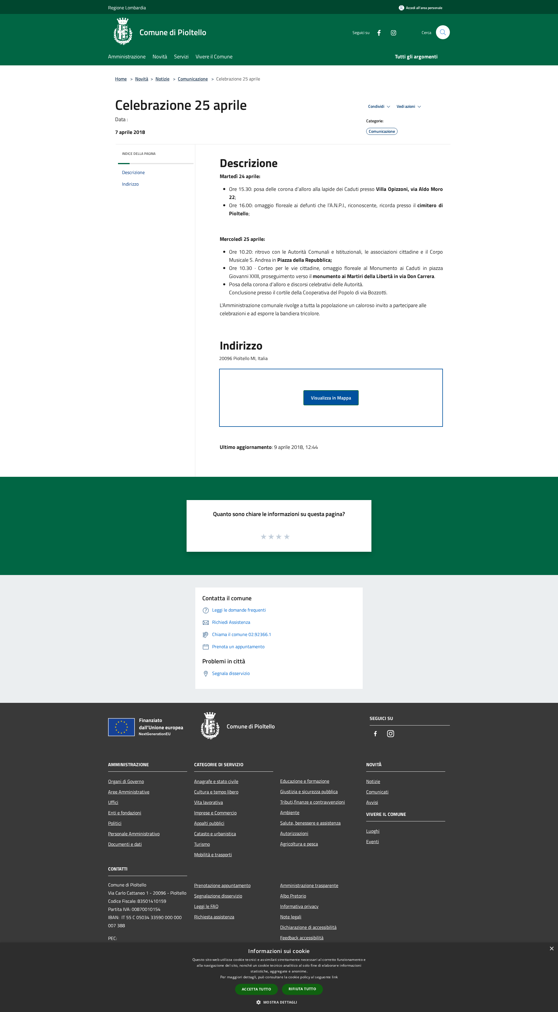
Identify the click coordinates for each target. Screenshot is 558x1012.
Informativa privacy (299, 906)
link (335, 977)
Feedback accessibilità (301, 937)
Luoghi (373, 830)
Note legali (290, 916)
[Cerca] (443, 32)
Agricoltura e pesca (299, 843)
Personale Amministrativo (134, 833)
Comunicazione (193, 78)
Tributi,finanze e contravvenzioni (312, 801)
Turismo (202, 844)
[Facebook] (376, 32)
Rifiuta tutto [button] (302, 988)
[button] (279, 1002)
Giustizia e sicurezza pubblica (309, 791)
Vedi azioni (406, 106)
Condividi (376, 106)
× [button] (551, 949)
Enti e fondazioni (124, 812)
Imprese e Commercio (215, 812)
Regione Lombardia (127, 7)
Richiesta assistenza (214, 916)
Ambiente (289, 812)
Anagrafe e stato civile (216, 781)
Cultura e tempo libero (216, 791)
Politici (114, 823)
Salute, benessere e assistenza (310, 822)
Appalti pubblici (209, 823)
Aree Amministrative (128, 791)
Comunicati (377, 791)
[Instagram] (391, 32)
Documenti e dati (125, 844)
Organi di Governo (126, 781)
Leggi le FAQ (206, 906)
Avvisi (372, 802)
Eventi (372, 841)
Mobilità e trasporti (213, 854)
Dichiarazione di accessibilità (308, 927)
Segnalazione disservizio (218, 895)
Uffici (113, 802)
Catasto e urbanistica (215, 833)
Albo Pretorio (293, 895)
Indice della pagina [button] (138, 153)
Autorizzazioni (294, 833)
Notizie (162, 78)
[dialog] (279, 977)
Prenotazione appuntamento (222, 885)
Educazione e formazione (304, 781)
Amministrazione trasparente (309, 885)
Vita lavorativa (208, 802)
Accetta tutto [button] (256, 989)
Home (121, 78)
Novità (141, 78)
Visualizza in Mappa (331, 397)
